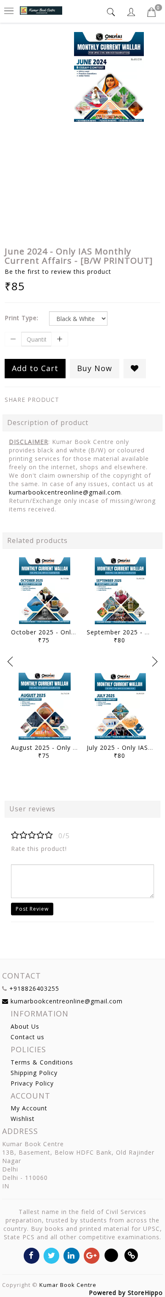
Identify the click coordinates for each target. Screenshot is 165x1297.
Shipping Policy (34, 1073)
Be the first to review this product (58, 271)
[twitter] (51, 1255)
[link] (131, 1255)
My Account (29, 1108)
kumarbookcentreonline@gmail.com (65, 492)
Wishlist (23, 1119)
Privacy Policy (32, 1083)
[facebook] (31, 1255)
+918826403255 (34, 988)
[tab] (112, 12)
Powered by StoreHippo (126, 1293)
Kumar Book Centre (67, 1285)
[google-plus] (91, 1255)
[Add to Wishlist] (135, 368)
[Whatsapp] (111, 1255)
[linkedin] (71, 1255)
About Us (25, 1026)
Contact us (27, 1037)
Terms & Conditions (42, 1062)
